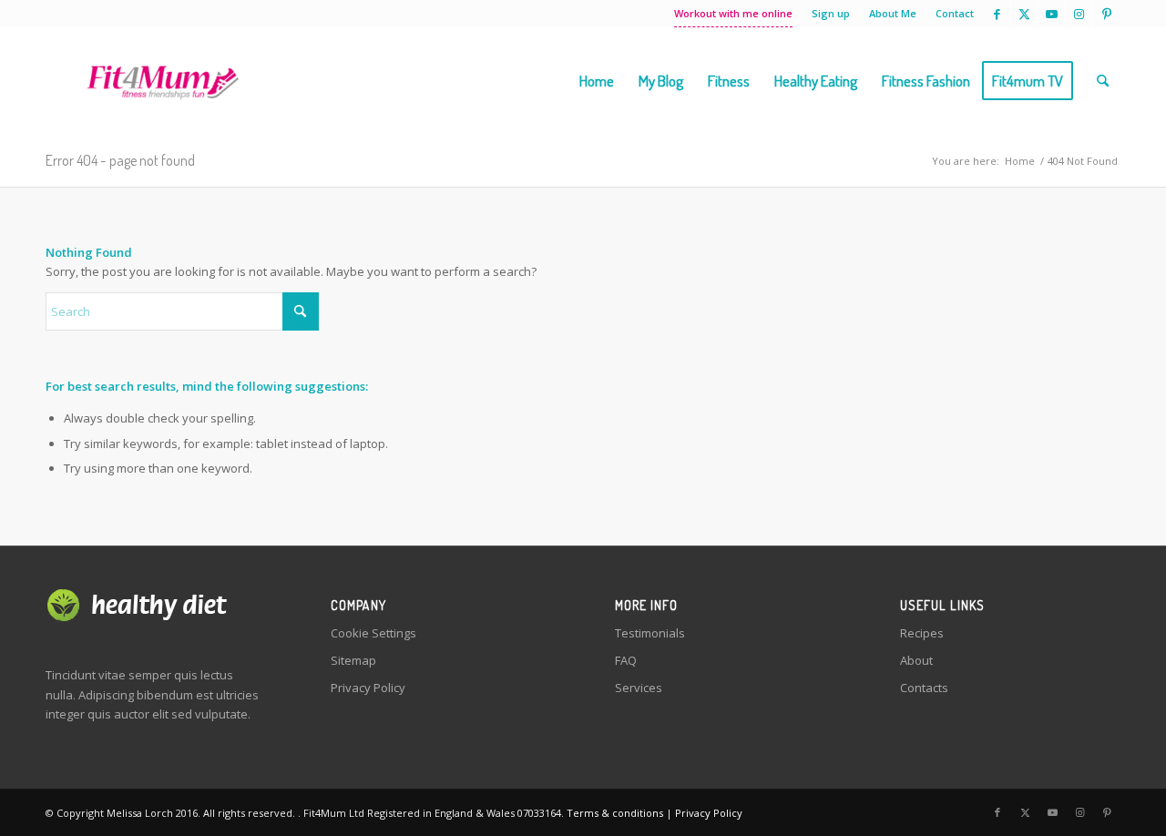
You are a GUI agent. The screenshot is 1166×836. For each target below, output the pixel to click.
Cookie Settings (373, 633)
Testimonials (650, 633)
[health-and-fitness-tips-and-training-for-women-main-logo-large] (163, 81)
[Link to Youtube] (1051, 13)
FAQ (626, 660)
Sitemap (353, 660)
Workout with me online (733, 13)
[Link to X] (1024, 13)
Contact (955, 13)
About (916, 660)
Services (638, 687)
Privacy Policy (368, 687)
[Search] (1102, 81)
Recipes (922, 633)
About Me (892, 13)
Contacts (924, 687)
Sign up (831, 13)
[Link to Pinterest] (1106, 13)
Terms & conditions (615, 813)
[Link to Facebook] (997, 13)
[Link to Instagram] (1079, 13)
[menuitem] (734, 13)
